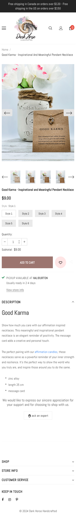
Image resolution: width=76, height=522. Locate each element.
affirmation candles (46, 352)
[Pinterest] (19, 499)
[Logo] (26, 28)
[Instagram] (11, 499)
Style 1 (8, 213)
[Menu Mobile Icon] (4, 28)
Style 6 (25, 223)
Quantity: (7, 234)
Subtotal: (7, 249)
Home (5, 50)
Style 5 (8, 223)
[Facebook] (5, 499)
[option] (38, 112)
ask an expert (40, 416)
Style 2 (25, 213)
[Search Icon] (50, 28)
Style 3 (42, 213)
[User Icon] (61, 28)
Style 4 (58, 213)
